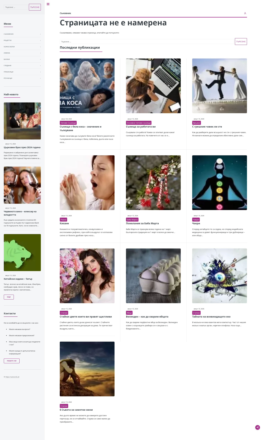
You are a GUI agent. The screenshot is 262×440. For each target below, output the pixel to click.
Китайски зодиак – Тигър (18, 278)
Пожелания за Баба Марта (142, 223)
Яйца (129, 312)
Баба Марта (132, 219)
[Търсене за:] (147, 41)
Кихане (64, 223)
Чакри (196, 219)
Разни (63, 219)
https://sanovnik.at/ (12, 377)
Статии (64, 312)
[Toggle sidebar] (48, 4)
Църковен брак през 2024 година (22, 147)
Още (9, 297)
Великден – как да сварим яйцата (147, 316)
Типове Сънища (68, 122)
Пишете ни (11, 361)
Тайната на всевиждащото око (211, 316)
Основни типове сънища (139, 122)
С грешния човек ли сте (207, 126)
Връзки (196, 122)
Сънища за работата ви (141, 126)
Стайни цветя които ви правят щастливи (86, 316)
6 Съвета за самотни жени (76, 409)
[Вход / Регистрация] (245, 13)
